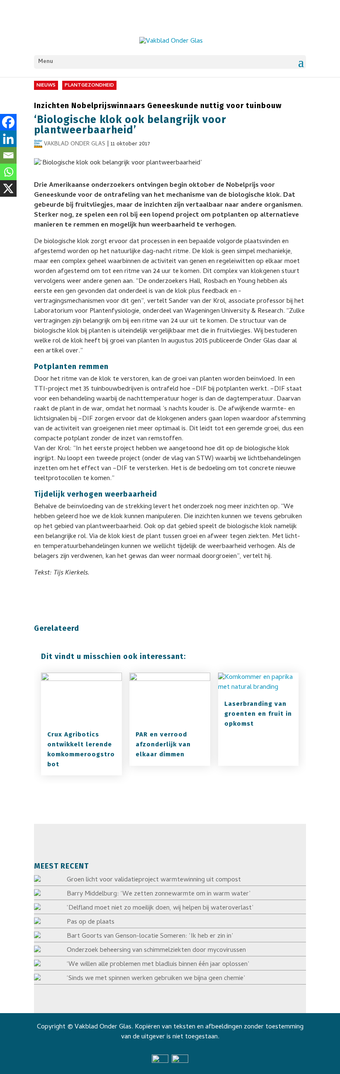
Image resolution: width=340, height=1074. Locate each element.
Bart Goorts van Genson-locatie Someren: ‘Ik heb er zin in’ (150, 936)
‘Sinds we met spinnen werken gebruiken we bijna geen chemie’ (156, 978)
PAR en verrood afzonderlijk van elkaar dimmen (163, 744)
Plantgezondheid (89, 86)
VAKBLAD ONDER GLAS (74, 144)
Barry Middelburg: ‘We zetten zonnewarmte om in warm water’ (158, 894)
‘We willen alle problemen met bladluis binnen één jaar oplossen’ (158, 964)
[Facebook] (8, 122)
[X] (8, 188)
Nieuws (46, 86)
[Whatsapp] (8, 172)
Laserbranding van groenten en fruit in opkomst (258, 713)
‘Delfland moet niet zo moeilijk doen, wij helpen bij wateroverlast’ (160, 908)
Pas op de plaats (90, 922)
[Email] (8, 155)
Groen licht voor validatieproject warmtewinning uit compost (154, 880)
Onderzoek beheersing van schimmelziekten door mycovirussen (156, 950)
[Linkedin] (8, 138)
